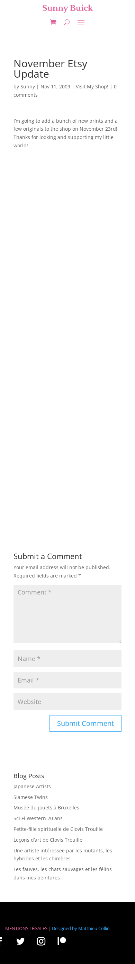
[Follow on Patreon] (61, 940)
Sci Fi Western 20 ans (38, 818)
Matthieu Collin (94, 928)
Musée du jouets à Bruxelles (46, 807)
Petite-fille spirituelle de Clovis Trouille (58, 829)
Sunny (27, 86)
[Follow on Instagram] (41, 941)
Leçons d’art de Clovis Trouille (48, 839)
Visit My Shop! (92, 86)
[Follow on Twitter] (20, 941)
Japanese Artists (32, 786)
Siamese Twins (31, 797)
